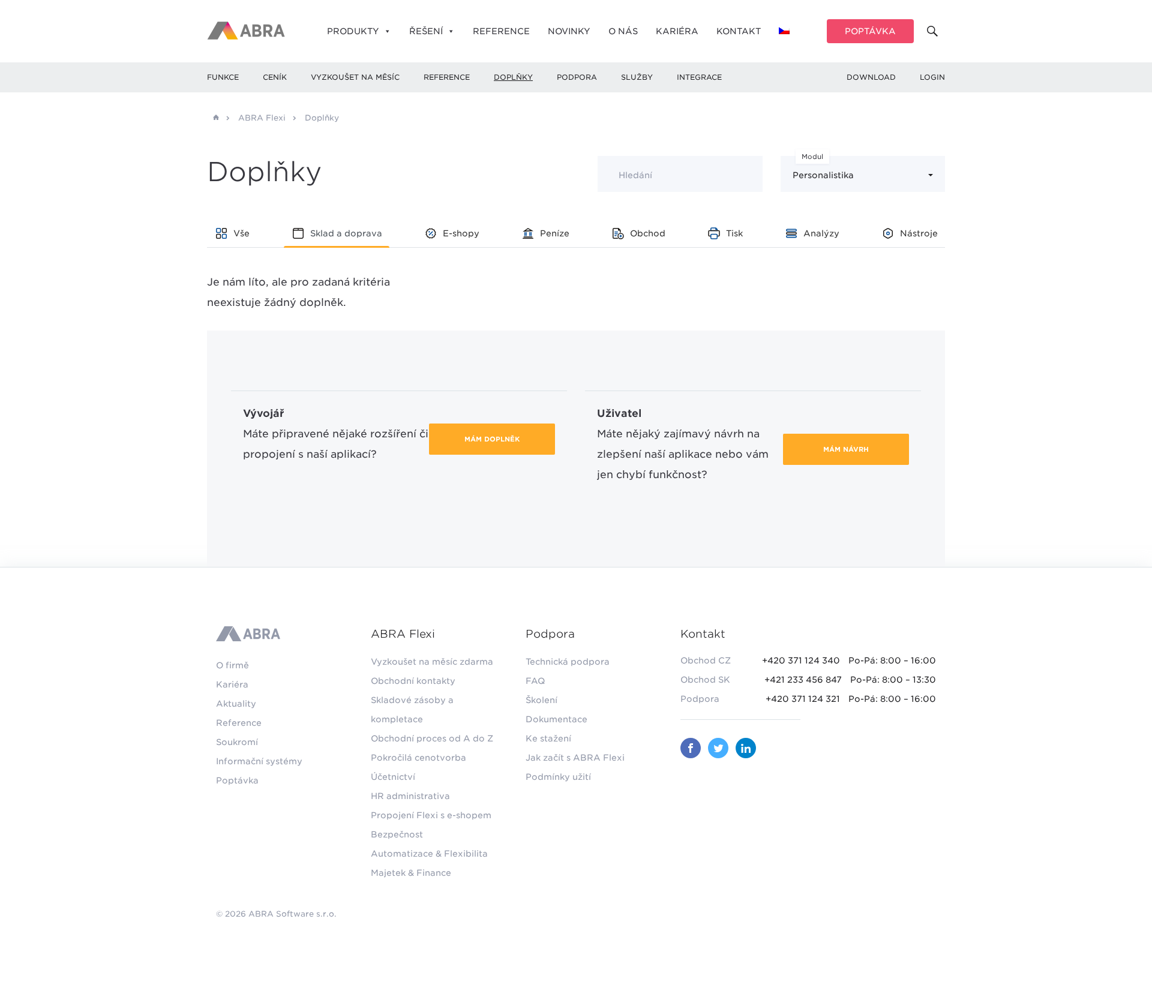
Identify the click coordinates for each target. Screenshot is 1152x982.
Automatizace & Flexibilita (429, 853)
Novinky (569, 31)
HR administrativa (410, 796)
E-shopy (461, 233)
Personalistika (823, 175)
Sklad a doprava (346, 233)
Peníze (554, 233)
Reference (501, 31)
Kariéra (677, 31)
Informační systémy (259, 761)
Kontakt (738, 31)
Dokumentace (556, 719)
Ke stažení (548, 738)
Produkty (353, 31)
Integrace (699, 77)
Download (871, 77)
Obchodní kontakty (413, 681)
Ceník (275, 77)
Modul (812, 156)
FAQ (535, 681)
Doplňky (513, 77)
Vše (241, 233)
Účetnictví (393, 777)
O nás (623, 31)
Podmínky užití (558, 777)
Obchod (647, 233)
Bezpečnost (397, 834)
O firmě (232, 665)
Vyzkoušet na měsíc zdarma (432, 661)
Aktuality (236, 703)
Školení (541, 700)
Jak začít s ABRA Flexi (575, 757)
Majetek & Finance (411, 873)
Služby (637, 77)
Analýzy (821, 233)
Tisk (734, 233)
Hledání (635, 175)
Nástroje (919, 233)
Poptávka (870, 31)
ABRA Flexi (262, 117)
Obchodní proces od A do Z (432, 738)
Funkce (223, 77)
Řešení (426, 31)
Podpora (577, 77)
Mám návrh (846, 449)
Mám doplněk (492, 439)
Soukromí (237, 742)
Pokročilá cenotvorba (418, 757)
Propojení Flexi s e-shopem (431, 815)
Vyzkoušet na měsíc (355, 77)
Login (932, 77)
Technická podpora (568, 661)
